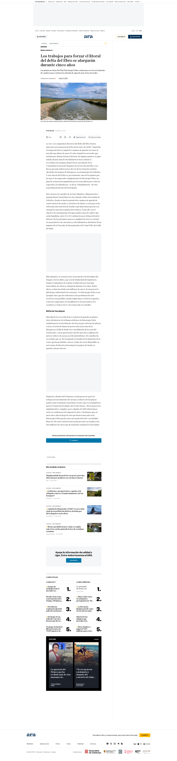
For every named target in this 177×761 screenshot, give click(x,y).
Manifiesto (30, 744)
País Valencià (61, 30)
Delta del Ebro (51, 457)
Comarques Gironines (71, 30)
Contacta (93, 744)
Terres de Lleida (94, 30)
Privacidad (39, 752)
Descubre (52, 639)
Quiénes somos (44, 744)
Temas (68, 744)
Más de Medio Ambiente (55, 467)
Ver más (96, 639)
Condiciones (46, 752)
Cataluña (42, 30)
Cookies (53, 752)
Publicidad (80, 744)
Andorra (48, 30)
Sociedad (44, 43)
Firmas (58, 744)
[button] (141, 1)
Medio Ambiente (54, 43)
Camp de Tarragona (84, 30)
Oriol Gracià (50, 130)
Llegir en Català (63, 78)
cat (137, 30)
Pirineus (102, 30)
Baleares (54, 30)
